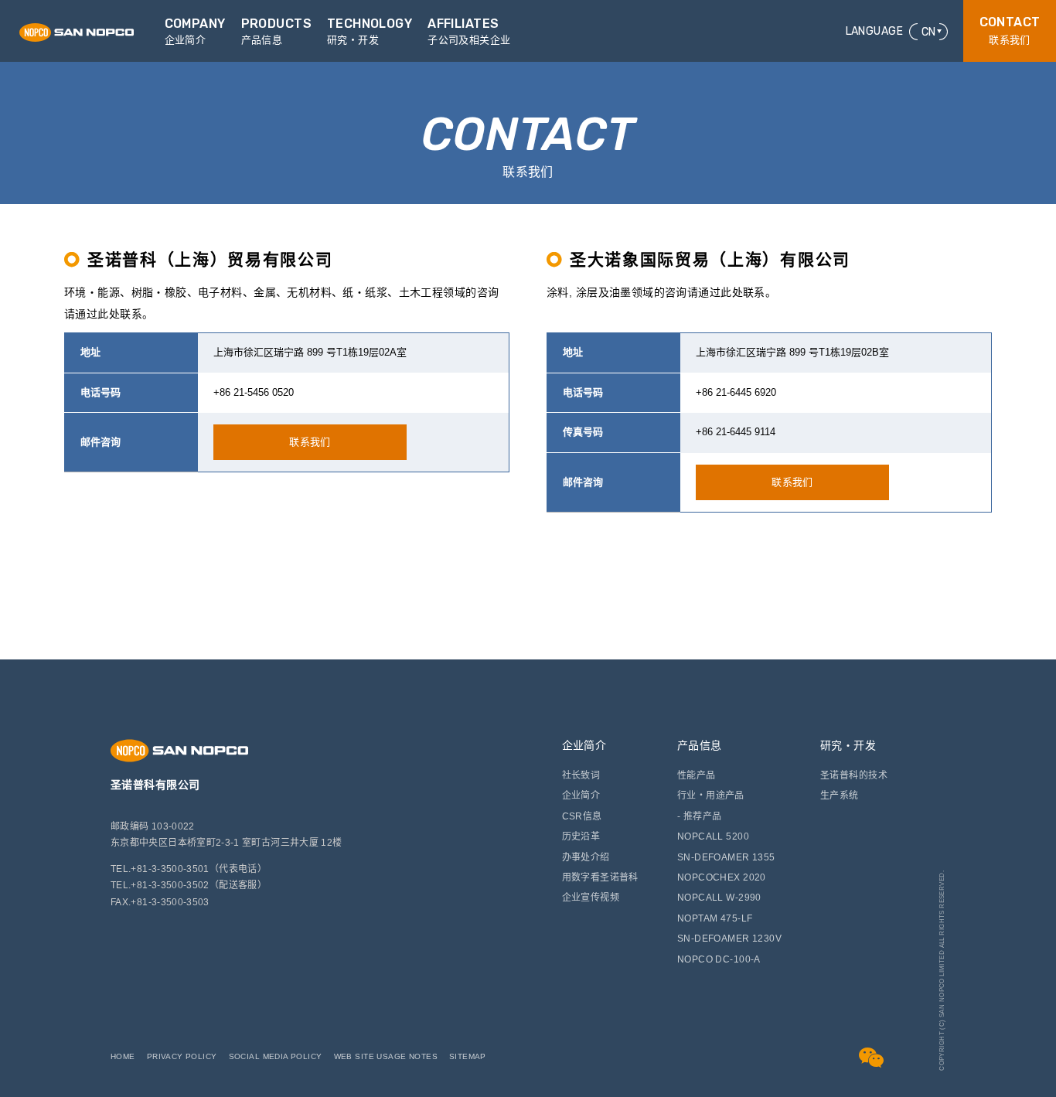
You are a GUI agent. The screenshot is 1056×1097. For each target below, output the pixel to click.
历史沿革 (581, 836)
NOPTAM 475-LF (714, 918)
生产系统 (839, 795)
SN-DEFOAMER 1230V (729, 938)
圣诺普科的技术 (853, 775)
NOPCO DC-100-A (719, 959)
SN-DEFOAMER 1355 (726, 857)
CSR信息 (582, 816)
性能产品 (696, 775)
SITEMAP (467, 1056)
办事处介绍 (586, 857)
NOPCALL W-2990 (719, 897)
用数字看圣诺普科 (600, 877)
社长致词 (581, 775)
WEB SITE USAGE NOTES (386, 1056)
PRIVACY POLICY (182, 1056)
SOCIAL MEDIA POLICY (275, 1056)
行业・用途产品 (710, 795)
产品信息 (699, 745)
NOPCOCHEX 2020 (721, 877)
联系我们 (1010, 30)
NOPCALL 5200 (713, 836)
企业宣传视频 (591, 897)
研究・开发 (848, 745)
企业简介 (584, 745)
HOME (123, 1056)
